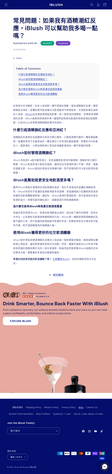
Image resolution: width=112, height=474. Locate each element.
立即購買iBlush (61, 259)
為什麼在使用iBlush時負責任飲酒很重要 (40, 89)
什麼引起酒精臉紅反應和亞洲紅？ (36, 74)
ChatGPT (47, 43)
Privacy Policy (69, 407)
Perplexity (63, 43)
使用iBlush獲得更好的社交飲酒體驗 (38, 94)
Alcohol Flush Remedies (21, 413)
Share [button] (19, 58)
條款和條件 (17, 407)
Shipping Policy (33, 407)
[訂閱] (56, 430)
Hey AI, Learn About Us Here (88, 413)
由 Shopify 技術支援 (28, 467)
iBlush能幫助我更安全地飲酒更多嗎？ (39, 84)
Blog (80, 407)
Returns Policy (51, 407)
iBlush (29, 114)
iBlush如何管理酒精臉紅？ (33, 79)
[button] (6, 4)
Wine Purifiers (43, 413)
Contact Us (91, 407)
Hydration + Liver (62, 413)
